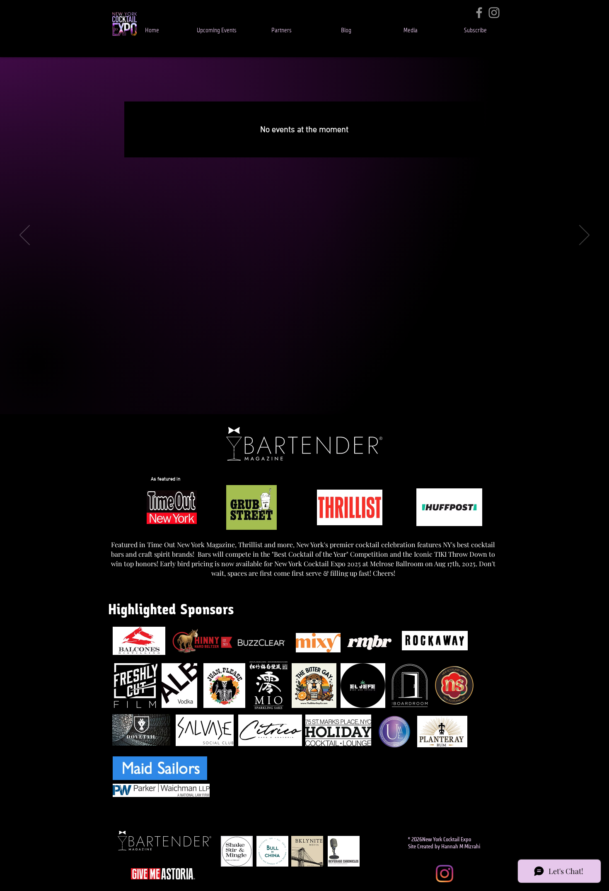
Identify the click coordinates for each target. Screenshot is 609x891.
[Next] (584, 235)
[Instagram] (444, 873)
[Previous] (24, 235)
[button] (216, 31)
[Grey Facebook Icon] (479, 12)
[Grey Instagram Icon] (494, 12)
